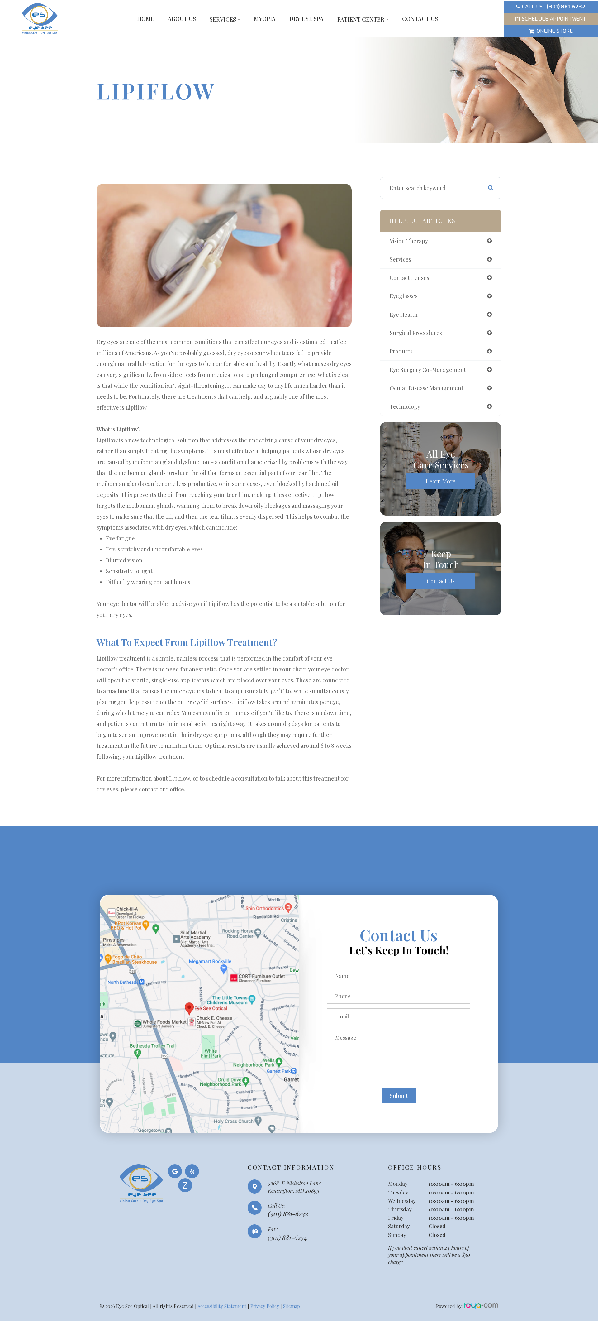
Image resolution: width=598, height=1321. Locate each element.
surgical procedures (416, 333)
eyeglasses (404, 296)
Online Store (555, 31)
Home (145, 18)
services (400, 259)
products (401, 351)
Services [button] (223, 19)
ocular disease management (426, 388)
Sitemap (291, 1306)
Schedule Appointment (554, 18)
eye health (404, 314)
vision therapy (409, 241)
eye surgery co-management (428, 369)
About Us (182, 18)
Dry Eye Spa (306, 18)
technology (405, 406)
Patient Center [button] (360, 19)
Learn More (441, 481)
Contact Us (420, 18)
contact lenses (409, 277)
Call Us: (554, 6)
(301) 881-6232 (288, 1213)
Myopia (265, 18)
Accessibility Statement (221, 1306)
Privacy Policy (264, 1306)
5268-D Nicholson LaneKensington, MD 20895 (294, 1186)
